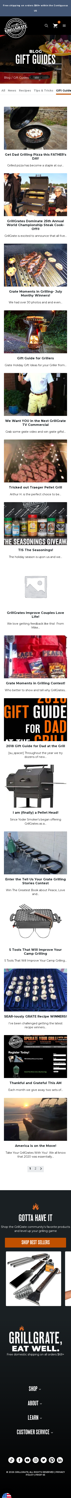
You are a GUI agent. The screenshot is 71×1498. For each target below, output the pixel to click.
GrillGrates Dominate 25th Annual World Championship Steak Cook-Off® (35, 225)
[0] (55, 25)
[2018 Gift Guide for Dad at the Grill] (35, 719)
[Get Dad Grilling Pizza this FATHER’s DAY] (35, 128)
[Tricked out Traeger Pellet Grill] (35, 461)
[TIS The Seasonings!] (35, 523)
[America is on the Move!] (35, 1119)
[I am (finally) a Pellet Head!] (35, 786)
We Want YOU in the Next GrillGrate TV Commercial (35, 423)
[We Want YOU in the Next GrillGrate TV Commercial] (35, 394)
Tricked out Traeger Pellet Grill (35, 487)
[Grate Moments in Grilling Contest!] (35, 656)
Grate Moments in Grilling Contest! (35, 683)
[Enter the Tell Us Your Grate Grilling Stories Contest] (35, 852)
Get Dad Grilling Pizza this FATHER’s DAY (35, 156)
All (3, 90)
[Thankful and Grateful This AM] (35, 1056)
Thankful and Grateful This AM (35, 1083)
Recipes (25, 90)
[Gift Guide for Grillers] (35, 331)
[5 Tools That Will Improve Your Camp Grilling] (35, 923)
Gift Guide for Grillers (35, 358)
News (12, 90)
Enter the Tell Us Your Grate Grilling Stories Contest (35, 881)
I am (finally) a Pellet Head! (35, 812)
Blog (7, 77)
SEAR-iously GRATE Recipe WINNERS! (35, 1016)
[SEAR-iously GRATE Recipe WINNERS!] (35, 989)
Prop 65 (40, 1475)
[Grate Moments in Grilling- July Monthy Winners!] (35, 265)
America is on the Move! (35, 1146)
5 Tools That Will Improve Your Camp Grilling (35, 951)
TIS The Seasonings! (35, 550)
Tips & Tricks (43, 90)
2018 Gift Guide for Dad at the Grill (35, 746)
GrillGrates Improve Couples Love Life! (35, 615)
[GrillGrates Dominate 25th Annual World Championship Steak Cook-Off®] (35, 194)
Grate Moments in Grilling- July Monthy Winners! (35, 293)
